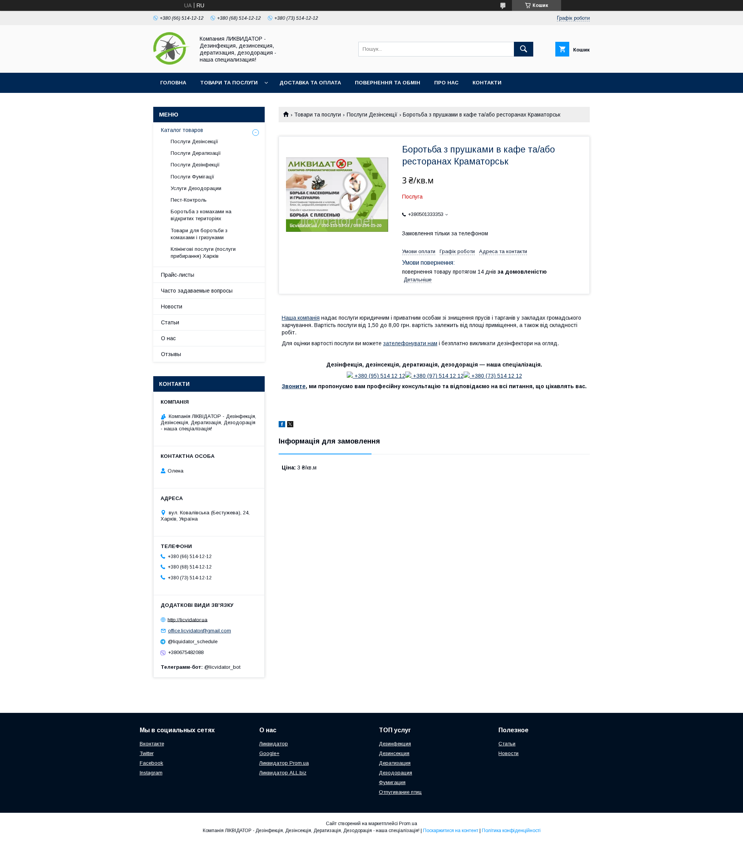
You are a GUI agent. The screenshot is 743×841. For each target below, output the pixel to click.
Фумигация (392, 782)
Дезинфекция (395, 744)
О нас (168, 338)
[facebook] (282, 425)
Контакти (487, 83)
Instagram (151, 773)
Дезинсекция (394, 753)
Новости (171, 306)
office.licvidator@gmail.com (199, 631)
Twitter (147, 753)
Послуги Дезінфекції (195, 165)
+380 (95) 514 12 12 (379, 376)
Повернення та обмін (387, 83)
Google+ (269, 753)
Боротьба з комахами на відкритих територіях (201, 215)
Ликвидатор (273, 744)
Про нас (446, 83)
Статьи (170, 322)
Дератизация (395, 763)
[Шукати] (523, 49)
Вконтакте (152, 744)
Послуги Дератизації (196, 153)
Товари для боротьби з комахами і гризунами (199, 234)
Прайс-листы (177, 275)
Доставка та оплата (310, 83)
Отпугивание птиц (400, 792)
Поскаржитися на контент (450, 830)
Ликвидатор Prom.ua (284, 763)
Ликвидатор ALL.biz (282, 773)
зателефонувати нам (410, 343)
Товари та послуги (229, 83)
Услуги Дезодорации (196, 188)
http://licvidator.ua (187, 619)
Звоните (294, 386)
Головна (173, 83)
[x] (290, 425)
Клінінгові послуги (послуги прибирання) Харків (203, 252)
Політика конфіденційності (511, 830)
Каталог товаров (182, 130)
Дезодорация (395, 773)
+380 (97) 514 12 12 (437, 376)
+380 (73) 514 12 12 (496, 376)
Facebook (151, 763)
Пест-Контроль (189, 200)
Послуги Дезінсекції (372, 114)
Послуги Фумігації (192, 177)
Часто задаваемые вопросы (197, 291)
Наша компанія (301, 318)
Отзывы (171, 354)
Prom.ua (408, 823)
